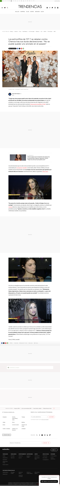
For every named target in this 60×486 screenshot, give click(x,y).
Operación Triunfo (23, 342)
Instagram (55, 7)
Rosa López (45, 171)
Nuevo (5, 7)
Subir (53, 449)
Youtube (42, 435)
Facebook (50, 7)
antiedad (23, 428)
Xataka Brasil (5, 474)
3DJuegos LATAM (13, 473)
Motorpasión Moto (37, 458)
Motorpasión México (37, 473)
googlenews (58, 7)
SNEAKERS (37, 11)
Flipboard (52, 7)
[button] (16, 93)
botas (4, 424)
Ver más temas (6, 434)
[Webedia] (6, 449)
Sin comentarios (13, 48)
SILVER (42, 11)
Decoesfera (45, 457)
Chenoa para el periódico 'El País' (38, 104)
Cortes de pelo (15, 424)
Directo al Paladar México (30, 473)
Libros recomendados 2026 (27, 408)
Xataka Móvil (5, 457)
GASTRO (32, 11)
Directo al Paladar (28, 456)
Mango (11, 31)
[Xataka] (1, 1)
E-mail (23, 48)
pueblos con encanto (15, 429)
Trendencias (45, 455)
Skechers (37, 31)
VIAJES (27, 11)
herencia (16, 31)
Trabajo (23, 417)
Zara (20, 31)
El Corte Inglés (31, 31)
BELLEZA (17, 11)
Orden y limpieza (6, 428)
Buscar (7, 7)
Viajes (4, 422)
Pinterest (47, 7)
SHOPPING (22, 11)
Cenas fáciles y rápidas (37, 408)
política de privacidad (44, 419)
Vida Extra (12, 457)
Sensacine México (21, 473)
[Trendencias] (30, 6)
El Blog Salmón (54, 455)
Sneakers (5, 417)
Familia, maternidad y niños (15, 418)
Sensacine (21, 455)
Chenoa (10, 207)
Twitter (19, 48)
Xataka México (5, 472)
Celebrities (16, 342)
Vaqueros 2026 (17, 408)
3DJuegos (13, 455)
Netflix (45, 31)
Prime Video (50, 31)
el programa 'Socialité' (21, 167)
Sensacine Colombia (21, 476)
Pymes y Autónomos (53, 458)
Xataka (4, 455)
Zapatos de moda (24, 425)
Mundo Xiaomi (5, 464)
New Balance (25, 31)
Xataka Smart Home (5, 462)
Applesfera (5, 459)
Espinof (20, 457)
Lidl (41, 31)
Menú (2, 7)
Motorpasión (37, 455)
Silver (13, 422)
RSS (47, 435)
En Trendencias (30, 155)
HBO (55, 31)
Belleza (23, 422)
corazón (31, 342)
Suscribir (51, 416)
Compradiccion (46, 459)
